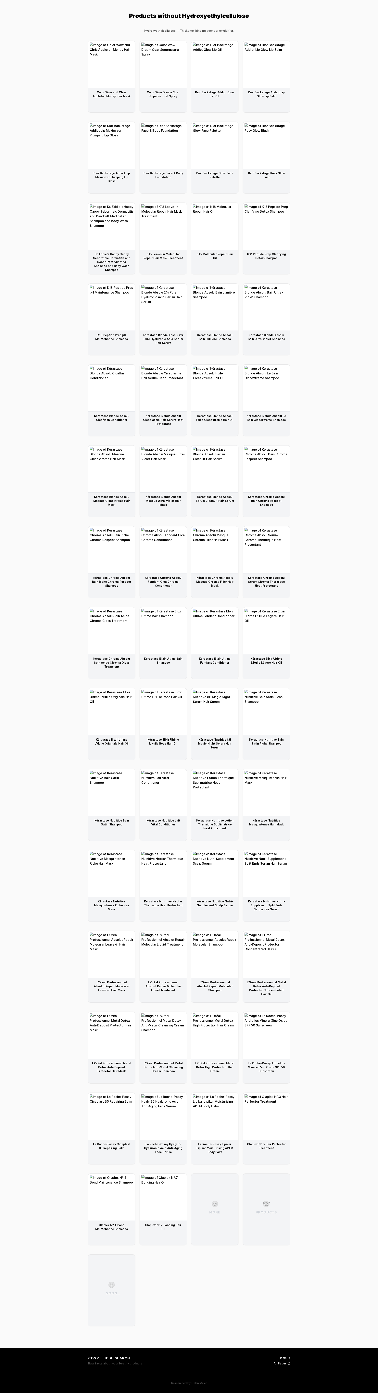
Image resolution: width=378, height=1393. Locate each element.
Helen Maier (199, 1383)
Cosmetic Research (109, 1358)
